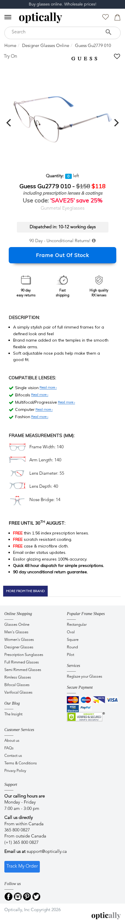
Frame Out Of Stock (62, 255)
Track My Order (22, 866)
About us (11, 741)
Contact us (13, 756)
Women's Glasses (19, 640)
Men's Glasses (16, 632)
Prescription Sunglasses (23, 655)
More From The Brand (25, 591)
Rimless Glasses (17, 677)
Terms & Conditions (20, 763)
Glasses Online (16, 625)
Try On (10, 56)
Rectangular (77, 625)
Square (72, 640)
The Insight (13, 714)
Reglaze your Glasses (84, 677)
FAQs (9, 748)
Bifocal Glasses (17, 685)
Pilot (70, 655)
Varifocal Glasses (18, 692)
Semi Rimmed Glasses (22, 670)
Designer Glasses (18, 647)
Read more (48, 387)
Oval (71, 632)
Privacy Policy (15, 771)
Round (72, 647)
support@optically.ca (47, 852)
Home (10, 46)
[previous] (9, 122)
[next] (115, 122)
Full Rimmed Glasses (21, 662)
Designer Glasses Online (45, 46)
